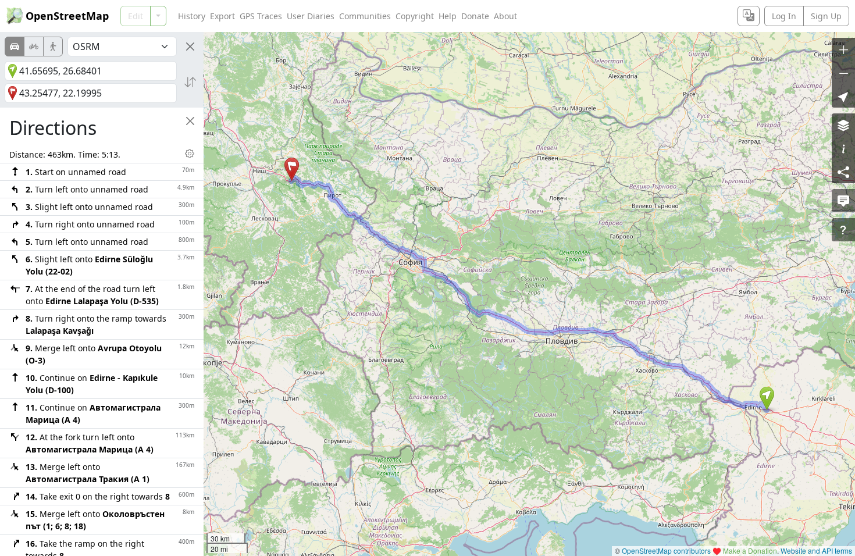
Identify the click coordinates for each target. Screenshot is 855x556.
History (191, 16)
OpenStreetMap (67, 16)
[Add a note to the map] (843, 200)
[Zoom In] (843, 49)
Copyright (415, 16)
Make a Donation (750, 550)
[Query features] (843, 229)
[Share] (843, 171)
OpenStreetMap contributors (666, 550)
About (505, 16)
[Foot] (53, 46)
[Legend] (843, 148)
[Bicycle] (34, 46)
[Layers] (843, 125)
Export (222, 16)
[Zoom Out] (843, 72)
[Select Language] (749, 16)
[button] (767, 398)
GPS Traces (261, 16)
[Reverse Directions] (190, 82)
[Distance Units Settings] (190, 154)
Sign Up (826, 16)
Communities (365, 16)
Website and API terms (816, 550)
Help (448, 16)
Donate (475, 16)
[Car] (14, 46)
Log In (784, 16)
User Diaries (310, 16)
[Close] (190, 46)
